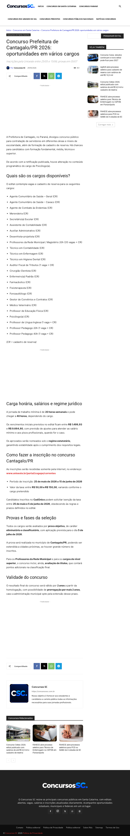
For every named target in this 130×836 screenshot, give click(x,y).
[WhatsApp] (51, 76)
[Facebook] (37, 76)
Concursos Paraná (88, 6)
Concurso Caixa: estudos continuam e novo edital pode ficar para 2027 (111, 58)
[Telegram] (58, 76)
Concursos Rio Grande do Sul (22, 19)
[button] (120, 6)
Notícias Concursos (106, 19)
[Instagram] (57, 811)
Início (41, 6)
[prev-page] (8, 760)
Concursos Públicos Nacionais (78, 19)
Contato (19, 827)
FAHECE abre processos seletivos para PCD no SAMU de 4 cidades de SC (70, 747)
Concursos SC (19, 68)
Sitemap (99, 827)
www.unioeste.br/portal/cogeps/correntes (31, 473)
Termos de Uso (112, 827)
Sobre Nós (87, 827)
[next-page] (13, 760)
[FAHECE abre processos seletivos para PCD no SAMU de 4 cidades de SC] (71, 733)
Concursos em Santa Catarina (61, 6)
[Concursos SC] (8, 67)
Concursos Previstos (50, 19)
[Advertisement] (44, 109)
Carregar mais (104, 124)
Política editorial (33, 827)
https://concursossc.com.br (43, 691)
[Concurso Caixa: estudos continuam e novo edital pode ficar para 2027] (93, 57)
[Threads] (79, 811)
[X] (44, 76)
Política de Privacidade (53, 827)
